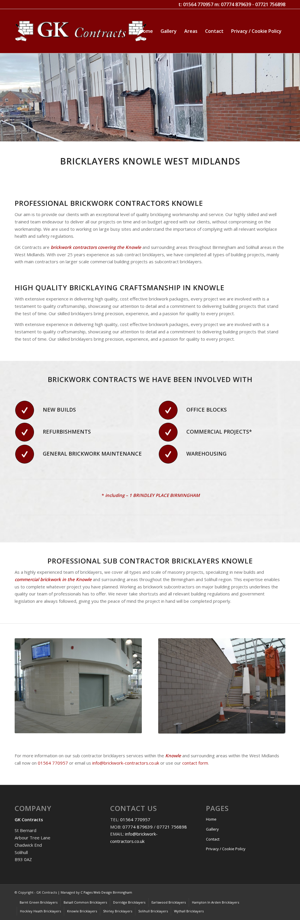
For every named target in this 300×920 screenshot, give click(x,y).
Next (295, 97)
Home (211, 819)
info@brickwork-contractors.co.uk (125, 763)
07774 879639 (236, 4)
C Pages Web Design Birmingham (106, 892)
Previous (5, 97)
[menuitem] (146, 31)
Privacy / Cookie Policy (226, 848)
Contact (212, 839)
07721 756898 (270, 4)
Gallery (212, 829)
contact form (195, 763)
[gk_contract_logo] (81, 31)
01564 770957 (198, 4)
